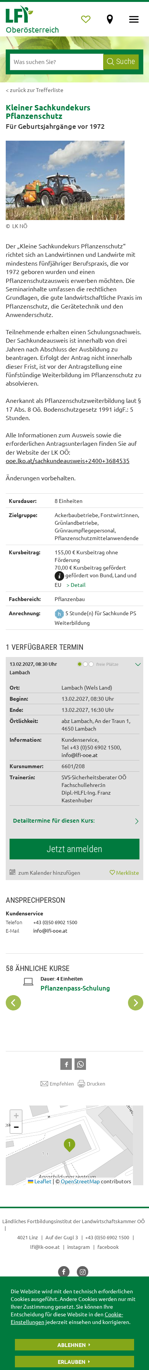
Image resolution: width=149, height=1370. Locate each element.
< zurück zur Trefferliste (34, 89)
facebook (108, 1247)
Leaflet (42, 1181)
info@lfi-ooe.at (80, 754)
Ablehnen (71, 1344)
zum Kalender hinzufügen (49, 872)
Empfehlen (62, 1083)
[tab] (74, 667)
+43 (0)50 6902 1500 (107, 1237)
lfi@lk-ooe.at (45, 1247)
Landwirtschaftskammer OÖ (113, 1221)
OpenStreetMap (80, 1181)
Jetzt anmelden (74, 849)
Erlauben (72, 1361)
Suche (125, 61)
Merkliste (127, 872)
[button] (76, 584)
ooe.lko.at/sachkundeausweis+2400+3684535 (68, 460)
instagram (78, 1247)
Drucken (96, 1083)
